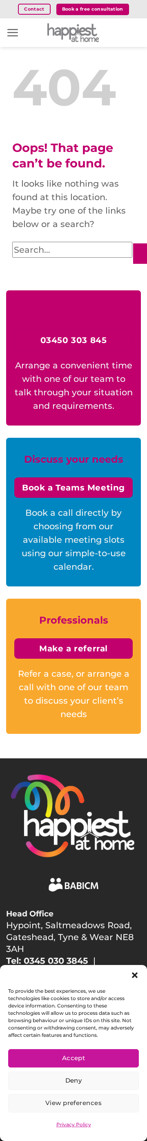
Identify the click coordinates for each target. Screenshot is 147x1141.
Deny (73, 1080)
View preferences (73, 1103)
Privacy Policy (73, 1124)
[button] (135, 975)
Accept (73, 1058)
